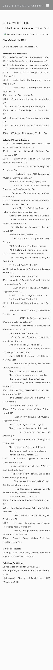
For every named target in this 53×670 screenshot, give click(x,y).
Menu (48, 6)
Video (38, 28)
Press (46, 28)
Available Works (11, 28)
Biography (27, 28)
